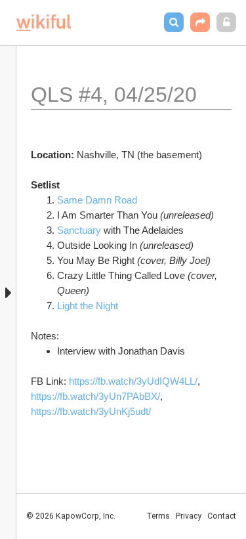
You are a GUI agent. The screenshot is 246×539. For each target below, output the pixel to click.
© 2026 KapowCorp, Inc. (70, 516)
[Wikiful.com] (43, 22)
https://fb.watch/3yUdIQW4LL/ (133, 381)
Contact (221, 516)
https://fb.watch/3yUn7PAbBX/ (95, 396)
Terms (158, 516)
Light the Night (88, 305)
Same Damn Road (99, 199)
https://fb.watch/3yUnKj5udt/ (91, 411)
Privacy (188, 516)
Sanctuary (79, 230)
